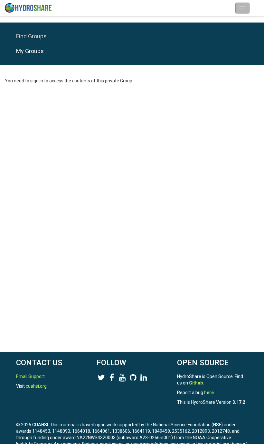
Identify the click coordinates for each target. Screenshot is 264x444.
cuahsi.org (36, 386)
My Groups (30, 51)
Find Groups (31, 36)
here (209, 392)
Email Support (30, 376)
